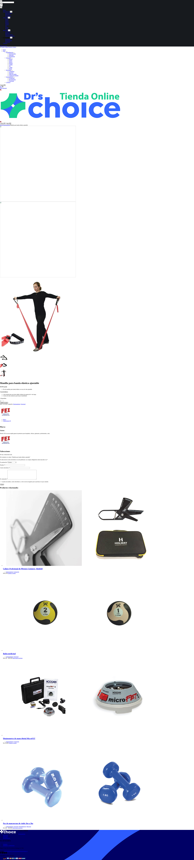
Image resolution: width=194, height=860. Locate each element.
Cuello (10, 67)
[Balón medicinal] (82, 650)
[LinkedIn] (6, 853)
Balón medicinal (9, 654)
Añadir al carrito (4, 402)
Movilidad (8, 70)
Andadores (11, 71)
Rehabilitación (9, 52)
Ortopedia (8, 58)
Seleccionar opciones (17, 658)
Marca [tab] (4, 419)
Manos (10, 62)
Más (4, 51)
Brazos (10, 59)
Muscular (11, 55)
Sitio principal (3, 88)
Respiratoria (12, 56)
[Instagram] (3, 853)
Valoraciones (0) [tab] (7, 421)
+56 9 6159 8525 (8, 851)
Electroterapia (12, 53)
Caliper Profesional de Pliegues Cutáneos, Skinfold (23, 569)
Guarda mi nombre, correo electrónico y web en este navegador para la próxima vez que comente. (25, 481)
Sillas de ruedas (13, 74)
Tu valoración (4, 479)
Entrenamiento (9, 77)
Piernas (11, 63)
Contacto (8, 82)
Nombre (2, 465)
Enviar (2, 484)
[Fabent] (5, 412)
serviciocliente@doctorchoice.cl (20, 851)
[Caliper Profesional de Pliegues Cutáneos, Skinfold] (82, 565)
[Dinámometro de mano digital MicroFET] (82, 735)
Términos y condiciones (8, 845)
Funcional (11, 81)
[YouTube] (4, 853)
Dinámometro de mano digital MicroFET (19, 738)
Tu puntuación (4, 462)
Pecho (10, 68)
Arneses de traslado (13, 75)
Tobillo (11, 64)
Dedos (10, 60)
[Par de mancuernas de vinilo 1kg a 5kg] (82, 820)
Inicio (4, 49)
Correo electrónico (5, 467)
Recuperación (12, 79)
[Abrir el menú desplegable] (7, 51)
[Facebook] (1, 853)
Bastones (11, 73)
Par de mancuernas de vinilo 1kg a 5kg (18, 823)
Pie (10, 66)
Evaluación (11, 78)
